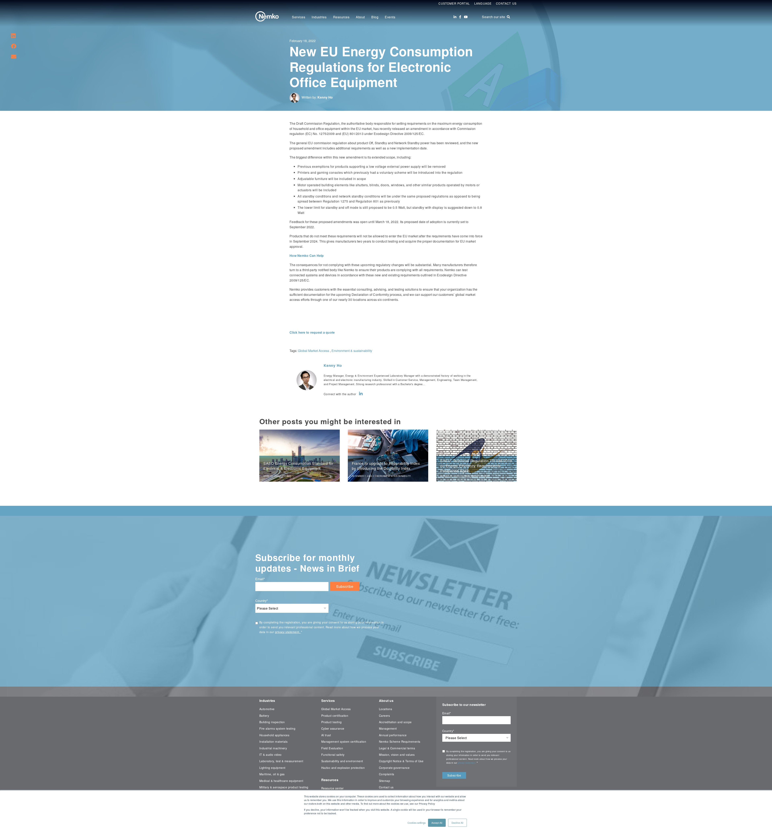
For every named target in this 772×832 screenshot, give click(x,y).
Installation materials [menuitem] (273, 741)
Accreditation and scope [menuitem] (395, 722)
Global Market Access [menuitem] (336, 709)
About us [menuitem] (386, 700)
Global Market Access (313, 350)
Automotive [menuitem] (267, 709)
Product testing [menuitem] (331, 722)
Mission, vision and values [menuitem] (397, 755)
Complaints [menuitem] (386, 774)
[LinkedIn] (455, 17)
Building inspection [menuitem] (272, 722)
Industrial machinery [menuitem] (273, 748)
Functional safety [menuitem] (333, 755)
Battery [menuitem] (264, 716)
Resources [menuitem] (341, 17)
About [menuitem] (360, 17)
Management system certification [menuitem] (343, 741)
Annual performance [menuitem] (393, 735)
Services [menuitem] (298, 17)
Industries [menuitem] (319, 17)
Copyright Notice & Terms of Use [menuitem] (401, 761)
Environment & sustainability (352, 350)
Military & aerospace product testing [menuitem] (283, 787)
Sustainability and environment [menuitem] (342, 761)
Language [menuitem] (483, 3)
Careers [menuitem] (384, 716)
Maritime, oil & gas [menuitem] (272, 774)
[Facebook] (460, 17)
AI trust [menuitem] (326, 735)
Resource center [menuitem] (332, 788)
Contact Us (506, 3)
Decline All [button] (457, 822)
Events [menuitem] (390, 17)
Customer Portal (454, 3)
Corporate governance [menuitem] (394, 768)
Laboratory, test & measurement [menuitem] (281, 761)
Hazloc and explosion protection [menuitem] (343, 768)
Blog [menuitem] (374, 17)
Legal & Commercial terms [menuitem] (397, 748)
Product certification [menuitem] (334, 716)
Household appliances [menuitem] (274, 735)
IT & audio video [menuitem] (270, 755)
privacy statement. (288, 632)
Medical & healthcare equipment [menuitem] (281, 781)
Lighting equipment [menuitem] (272, 768)
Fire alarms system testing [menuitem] (277, 728)
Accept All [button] (436, 822)
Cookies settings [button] (417, 822)
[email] (13, 56)
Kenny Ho (325, 97)
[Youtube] (466, 17)
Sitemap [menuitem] (384, 781)
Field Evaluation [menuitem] (332, 748)
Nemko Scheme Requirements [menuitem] (399, 741)
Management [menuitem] (388, 728)
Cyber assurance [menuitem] (332, 728)
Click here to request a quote (312, 332)
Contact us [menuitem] (386, 787)
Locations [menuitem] (385, 709)
